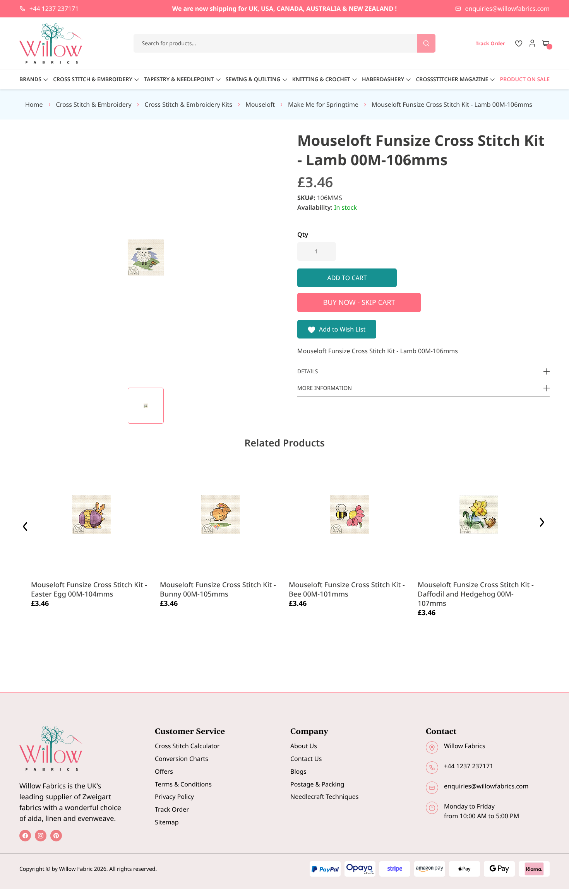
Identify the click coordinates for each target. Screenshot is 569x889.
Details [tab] (307, 371)
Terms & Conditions (183, 784)
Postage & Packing (317, 784)
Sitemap (167, 822)
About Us (303, 746)
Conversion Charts (181, 758)
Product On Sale (525, 79)
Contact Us (306, 758)
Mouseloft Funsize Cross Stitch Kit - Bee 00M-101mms (347, 589)
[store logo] (51, 43)
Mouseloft (260, 104)
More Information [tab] (324, 388)
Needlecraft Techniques (324, 796)
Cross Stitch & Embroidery (94, 104)
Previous (26, 524)
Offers (164, 771)
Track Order (172, 809)
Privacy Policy (174, 796)
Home (34, 104)
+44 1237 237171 (54, 8)
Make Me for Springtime (323, 104)
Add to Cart (54, 622)
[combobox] (285, 43)
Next (543, 524)
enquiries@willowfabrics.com (507, 8)
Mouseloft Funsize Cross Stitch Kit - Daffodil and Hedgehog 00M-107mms (476, 594)
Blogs (298, 771)
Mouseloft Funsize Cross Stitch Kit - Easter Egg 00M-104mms (89, 589)
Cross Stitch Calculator (187, 746)
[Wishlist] (519, 43)
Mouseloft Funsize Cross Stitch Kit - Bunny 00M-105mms (218, 589)
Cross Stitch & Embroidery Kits (189, 104)
